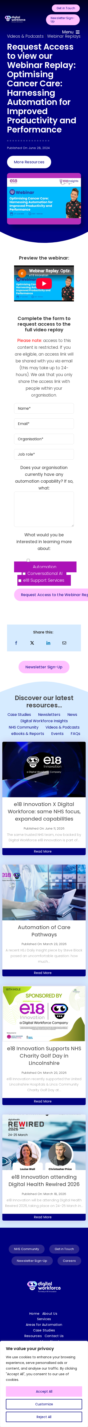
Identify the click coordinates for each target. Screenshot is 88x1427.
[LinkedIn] (48, 643)
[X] (32, 643)
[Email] (64, 643)
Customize (44, 1404)
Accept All (44, 1391)
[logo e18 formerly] (15, 15)
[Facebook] (16, 643)
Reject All (44, 1417)
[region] (44, 1384)
